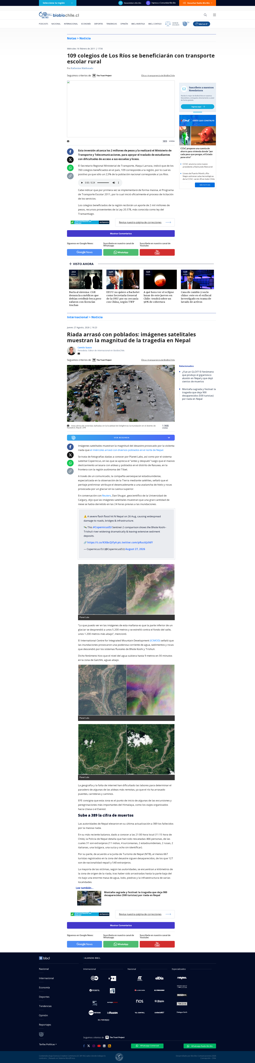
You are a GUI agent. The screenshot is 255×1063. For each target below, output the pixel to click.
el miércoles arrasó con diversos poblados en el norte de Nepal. (127, 450)
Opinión (124, 24)
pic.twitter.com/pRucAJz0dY (135, 542)
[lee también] (90, 898)
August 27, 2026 (135, 549)
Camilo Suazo (85, 347)
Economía (86, 24)
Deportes (98, 24)
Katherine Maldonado (82, 68)
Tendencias (111, 24)
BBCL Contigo (155, 24)
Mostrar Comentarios (121, 233)
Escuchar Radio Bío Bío (198, 3)
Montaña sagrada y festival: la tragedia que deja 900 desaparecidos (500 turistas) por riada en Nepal (135, 894)
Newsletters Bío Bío (132, 3)
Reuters (106, 495)
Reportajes (45, 1024)
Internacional (71, 24)
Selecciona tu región (54, 2)
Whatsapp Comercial (149, 1045)
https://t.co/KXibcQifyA (102, 542)
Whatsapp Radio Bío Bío (202, 1046)
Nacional (56, 24)
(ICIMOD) (155, 640)
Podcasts (43, 24)
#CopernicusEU (102, 527)
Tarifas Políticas (47, 1044)
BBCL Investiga (138, 24)
